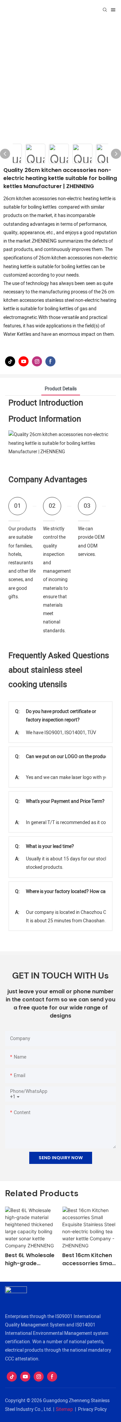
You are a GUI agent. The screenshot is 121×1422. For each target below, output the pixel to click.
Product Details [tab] (61, 388)
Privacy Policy (92, 1409)
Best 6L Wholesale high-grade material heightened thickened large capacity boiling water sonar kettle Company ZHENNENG (30, 1259)
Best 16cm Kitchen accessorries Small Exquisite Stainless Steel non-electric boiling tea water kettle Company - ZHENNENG (88, 1259)
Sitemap (64, 1409)
